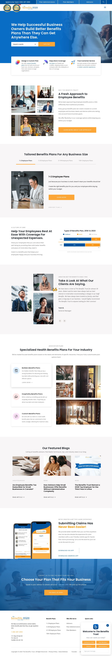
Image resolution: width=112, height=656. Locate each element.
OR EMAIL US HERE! (56, 593)
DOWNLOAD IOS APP (66, 550)
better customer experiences (87, 67)
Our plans (52, 63)
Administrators (103, 646)
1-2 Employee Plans (25, 161)
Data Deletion (63, 652)
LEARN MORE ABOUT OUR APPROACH (77, 130)
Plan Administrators (47, 2)
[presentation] (60, 320)
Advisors (89, 2)
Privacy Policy (53, 652)
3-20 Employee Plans (45, 161)
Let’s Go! (46, 44)
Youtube (74, 652)
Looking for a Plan (89, 642)
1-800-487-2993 (24, 2)
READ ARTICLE (18, 497)
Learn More (61, 197)
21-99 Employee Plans (65, 161)
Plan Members (68, 2)
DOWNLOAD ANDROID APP (68, 556)
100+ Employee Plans (86, 161)
